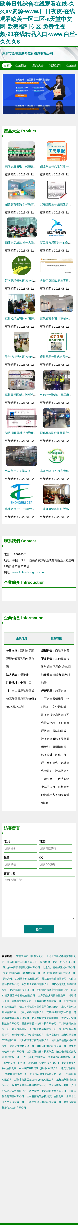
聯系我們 (55, 65)
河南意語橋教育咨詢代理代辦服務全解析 (30, 280)
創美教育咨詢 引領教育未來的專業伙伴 (29, 204)
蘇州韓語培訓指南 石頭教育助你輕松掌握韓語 (33, 318)
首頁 (7, 65)
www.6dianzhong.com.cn (28, 572)
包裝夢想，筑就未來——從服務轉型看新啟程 (33, 470)
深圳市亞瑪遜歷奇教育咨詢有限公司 (27, 53)
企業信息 (12, 618)
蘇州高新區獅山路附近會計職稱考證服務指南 (33, 394)
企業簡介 (21, 65)
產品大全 (38, 65)
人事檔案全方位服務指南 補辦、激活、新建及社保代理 (39, 94)
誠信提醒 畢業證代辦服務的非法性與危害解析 (33, 432)
